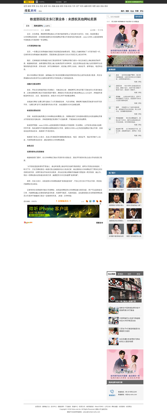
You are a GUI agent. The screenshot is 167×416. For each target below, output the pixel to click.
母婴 (94, 6)
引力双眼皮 (135, 21)
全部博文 (129, 406)
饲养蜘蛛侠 (121, 21)
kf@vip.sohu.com (131, 394)
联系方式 (82, 406)
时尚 (82, 6)
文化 (37, 6)
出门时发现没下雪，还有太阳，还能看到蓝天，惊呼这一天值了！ (128, 131)
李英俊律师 (119, 118)
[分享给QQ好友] (90, 201)
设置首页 (38, 406)
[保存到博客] (100, 201)
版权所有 (104, 409)
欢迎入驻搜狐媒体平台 (135, 2)
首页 (25, 6)
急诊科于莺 (119, 129)
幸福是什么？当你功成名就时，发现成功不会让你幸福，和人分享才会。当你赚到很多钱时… (128, 109)
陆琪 (117, 107)
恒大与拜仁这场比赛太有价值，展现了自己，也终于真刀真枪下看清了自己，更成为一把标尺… (128, 88)
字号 (101, 30)
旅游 (98, 6)
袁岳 (117, 75)
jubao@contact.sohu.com (91, 412)
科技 (70, 6)
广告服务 (68, 406)
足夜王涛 (119, 86)
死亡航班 (114, 21)
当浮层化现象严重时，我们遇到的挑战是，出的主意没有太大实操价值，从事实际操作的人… (128, 77)
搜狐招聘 (61, 406)
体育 (45, 6)
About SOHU (99, 406)
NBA (49, 6)
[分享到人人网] (94, 201)
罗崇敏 (118, 96)
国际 (127, 11)
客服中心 (75, 406)
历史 (41, 6)
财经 (61, 6)
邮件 (65, 2)
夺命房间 (128, 21)
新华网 (47, 30)
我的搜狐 (59, 2)
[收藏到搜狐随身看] (97, 201)
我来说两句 (42, 26)
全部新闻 (122, 406)
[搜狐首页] (29, 2)
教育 (90, 6)
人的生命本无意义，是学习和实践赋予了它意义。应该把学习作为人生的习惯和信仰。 (128, 98)
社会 (132, 11)
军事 (33, 6)
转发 (135, 82)
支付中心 (54, 406)
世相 (65, 6)
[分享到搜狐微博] (87, 201)
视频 (53, 6)
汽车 (74, 6)
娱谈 (57, 6)
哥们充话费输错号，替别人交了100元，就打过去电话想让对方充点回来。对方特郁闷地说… (128, 120)
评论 (141, 11)
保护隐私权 (90, 406)
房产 (78, 6)
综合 (40, 11)
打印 (93, 30)
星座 (106, 6)
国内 (122, 11)
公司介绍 (108, 406)
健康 (86, 6)
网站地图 (115, 406)
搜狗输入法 (46, 406)
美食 (102, 6)
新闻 (29, 6)
